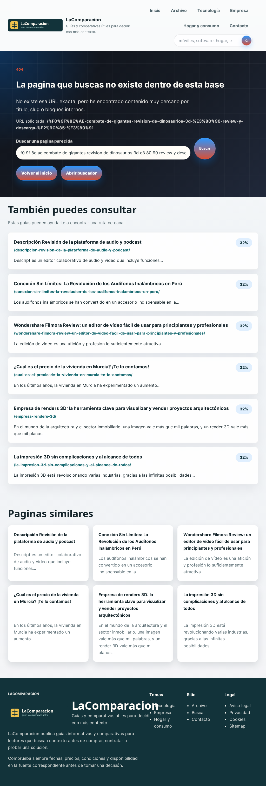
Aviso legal (240, 705)
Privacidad (239, 712)
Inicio (155, 10)
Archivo (179, 10)
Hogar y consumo (201, 25)
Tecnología (208, 10)
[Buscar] (246, 40)
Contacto (239, 25)
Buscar (204, 148)
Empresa (239, 10)
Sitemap (237, 726)
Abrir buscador (81, 173)
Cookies (237, 719)
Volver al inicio (36, 173)
